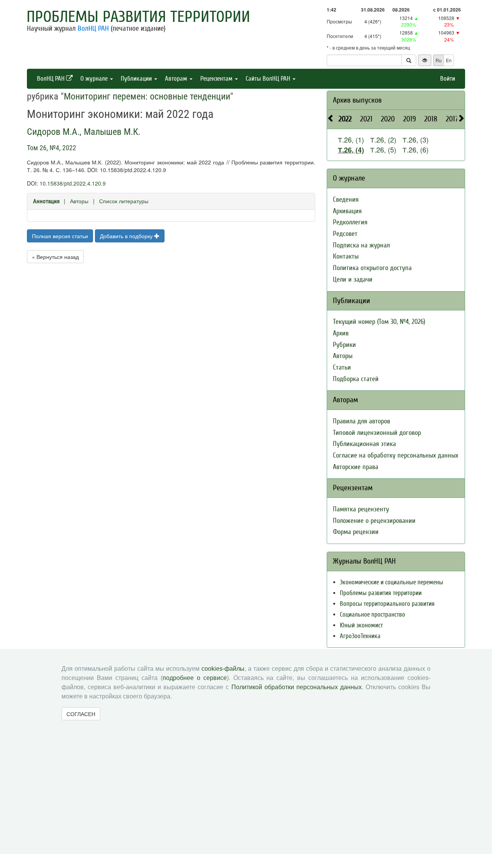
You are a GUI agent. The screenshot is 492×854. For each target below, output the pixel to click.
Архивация (347, 211)
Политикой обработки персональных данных (296, 687)
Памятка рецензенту (361, 509)
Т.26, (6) (415, 149)
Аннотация (46, 201)
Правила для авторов (361, 421)
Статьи (342, 367)
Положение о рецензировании (374, 521)
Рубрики (344, 345)
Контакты (346, 256)
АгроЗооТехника (360, 636)
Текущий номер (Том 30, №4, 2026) (379, 322)
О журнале (94, 78)
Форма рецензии (356, 532)
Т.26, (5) (383, 149)
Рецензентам (217, 78)
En (449, 60)
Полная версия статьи (60, 236)
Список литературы (123, 201)
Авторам (177, 78)
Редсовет (345, 234)
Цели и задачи (352, 279)
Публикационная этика (364, 444)
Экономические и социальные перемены (391, 582)
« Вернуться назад (55, 256)
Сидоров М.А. (53, 131)
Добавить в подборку (127, 236)
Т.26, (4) (351, 150)
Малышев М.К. (112, 131)
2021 (366, 118)
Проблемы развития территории (138, 17)
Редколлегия (350, 222)
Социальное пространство (372, 614)
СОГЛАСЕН (80, 714)
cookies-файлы (222, 668)
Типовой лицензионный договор (377, 433)
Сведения (346, 200)
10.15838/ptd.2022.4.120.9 (73, 183)
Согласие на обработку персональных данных (395, 455)
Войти (447, 78)
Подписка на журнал (361, 245)
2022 (345, 118)
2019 (409, 118)
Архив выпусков (357, 100)
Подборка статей (356, 379)
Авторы (79, 201)
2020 (388, 118)
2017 (452, 118)
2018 (430, 118)
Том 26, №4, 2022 (51, 148)
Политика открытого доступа (372, 268)
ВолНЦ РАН (93, 28)
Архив (341, 333)
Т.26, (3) (415, 139)
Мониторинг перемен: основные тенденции (147, 96)
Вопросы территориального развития (387, 603)
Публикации (137, 78)
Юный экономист (361, 625)
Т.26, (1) (351, 139)
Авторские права (355, 467)
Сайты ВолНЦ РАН (269, 78)
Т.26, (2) (383, 139)
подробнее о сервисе (195, 678)
